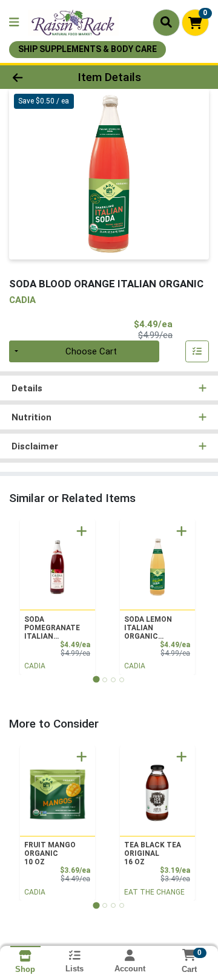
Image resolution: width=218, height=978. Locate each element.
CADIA (34, 666)
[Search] (166, 22)
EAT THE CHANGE (154, 892)
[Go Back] (34, 77)
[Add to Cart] (82, 531)
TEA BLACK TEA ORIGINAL (152, 853)
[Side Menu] (14, 22)
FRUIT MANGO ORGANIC (50, 853)
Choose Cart (91, 351)
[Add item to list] (197, 351)
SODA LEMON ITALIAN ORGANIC (148, 628)
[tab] (96, 679)
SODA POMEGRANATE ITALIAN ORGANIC (52, 628)
